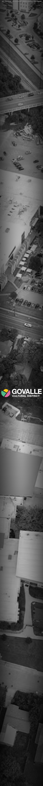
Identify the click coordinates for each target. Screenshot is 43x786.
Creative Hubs (8, 1)
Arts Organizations (16, 1)
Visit (3, 1)
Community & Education (27, 1)
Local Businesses (38, 1)
